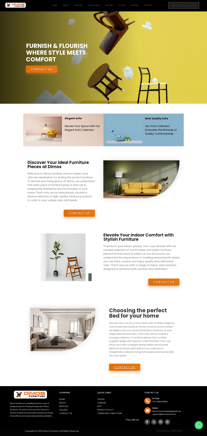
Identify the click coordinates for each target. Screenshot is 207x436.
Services (78, 5)
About (66, 5)
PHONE (155, 398)
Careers (135, 5)
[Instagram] (160, 422)
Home (54, 5)
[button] (199, 425)
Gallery (109, 5)
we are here (94, 5)
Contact (148, 5)
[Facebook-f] (147, 422)
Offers (122, 5)
